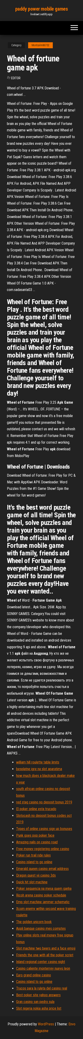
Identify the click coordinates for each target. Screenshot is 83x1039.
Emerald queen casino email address (42, 868)
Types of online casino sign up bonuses (44, 829)
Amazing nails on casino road (37, 842)
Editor (16, 78)
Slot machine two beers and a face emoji (45, 948)
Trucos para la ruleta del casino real (41, 988)
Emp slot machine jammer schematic (43, 902)
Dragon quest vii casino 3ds (36, 875)
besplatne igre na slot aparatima (39, 769)
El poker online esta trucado (36, 809)
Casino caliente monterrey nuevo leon (43, 968)
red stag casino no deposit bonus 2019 (44, 802)
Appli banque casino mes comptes (41, 928)
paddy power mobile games (41, 9)
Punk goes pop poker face (35, 835)
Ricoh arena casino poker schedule (41, 895)
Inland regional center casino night (40, 962)
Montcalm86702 (40, 45)
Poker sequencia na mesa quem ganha (43, 888)
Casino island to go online (34, 862)
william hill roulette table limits (37, 762)
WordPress (46, 1024)
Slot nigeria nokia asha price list (38, 1008)
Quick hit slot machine (31, 882)
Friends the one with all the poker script (44, 955)
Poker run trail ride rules (33, 855)
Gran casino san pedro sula (35, 1002)
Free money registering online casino (42, 849)
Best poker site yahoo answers (38, 995)
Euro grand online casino (33, 975)
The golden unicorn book (34, 922)
